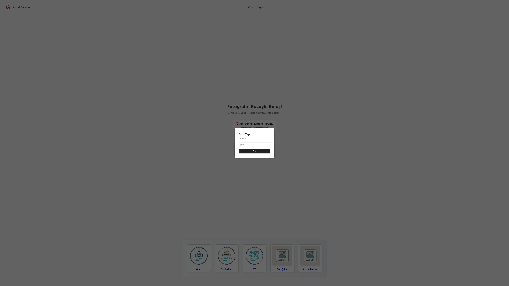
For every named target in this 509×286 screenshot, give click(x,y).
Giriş (254, 151)
